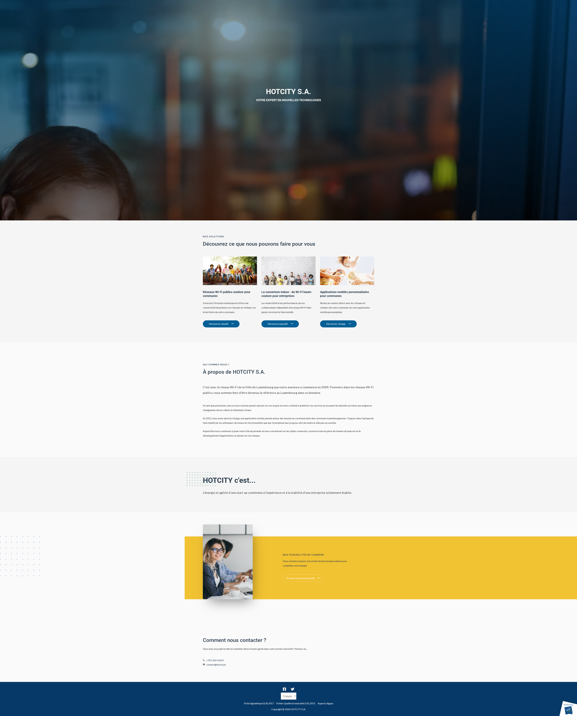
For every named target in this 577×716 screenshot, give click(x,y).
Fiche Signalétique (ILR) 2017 (259, 703)
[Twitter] (292, 689)
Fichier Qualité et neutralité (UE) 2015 (295, 703)
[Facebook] (284, 689)
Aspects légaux (325, 703)
